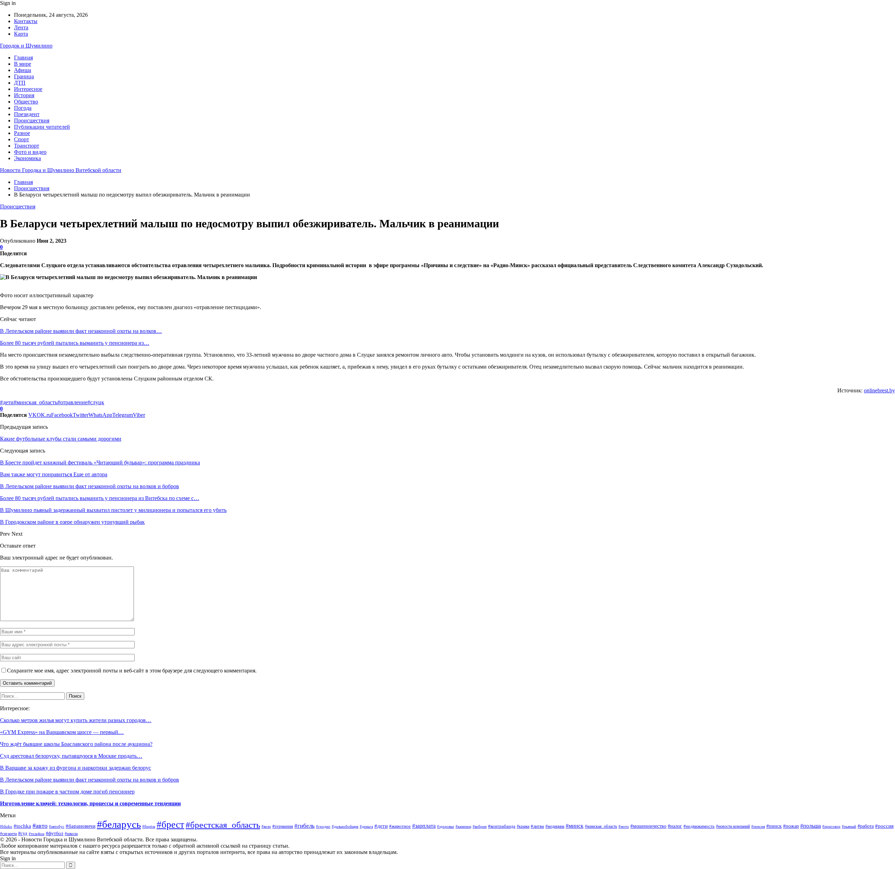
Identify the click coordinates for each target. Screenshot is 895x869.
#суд (22, 833)
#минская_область (35, 402)
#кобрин (480, 826)
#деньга (366, 826)
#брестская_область (223, 824)
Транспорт (26, 146)
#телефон (36, 834)
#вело (266, 826)
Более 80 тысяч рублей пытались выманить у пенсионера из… (74, 343)
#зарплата (424, 825)
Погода (22, 108)
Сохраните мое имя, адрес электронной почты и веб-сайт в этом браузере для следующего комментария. (132, 671)
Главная (23, 57)
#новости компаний (733, 826)
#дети (7, 402)
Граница (24, 76)
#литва (537, 826)
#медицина (554, 826)
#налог (675, 826)
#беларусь (119, 824)
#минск (574, 826)
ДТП (20, 83)
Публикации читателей (42, 127)
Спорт (21, 139)
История (24, 95)
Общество (26, 102)
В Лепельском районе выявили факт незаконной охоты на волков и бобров (89, 780)
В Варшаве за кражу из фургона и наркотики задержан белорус (75, 768)
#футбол (54, 833)
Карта (21, 34)
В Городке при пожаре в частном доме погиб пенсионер (67, 792)
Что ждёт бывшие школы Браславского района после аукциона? (76, 744)
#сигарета (8, 834)
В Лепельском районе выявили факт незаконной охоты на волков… (81, 331)
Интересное (28, 89)
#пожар (791, 826)
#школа (71, 834)
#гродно (323, 826)
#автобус (56, 826)
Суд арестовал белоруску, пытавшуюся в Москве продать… (71, 756)
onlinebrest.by (879, 390)
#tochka (22, 826)
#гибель (304, 825)
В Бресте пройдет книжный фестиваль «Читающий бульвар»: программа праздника (100, 462)
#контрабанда (501, 826)
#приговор (831, 826)
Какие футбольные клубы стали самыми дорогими (60, 439)
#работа (866, 826)
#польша (810, 825)
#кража (523, 826)
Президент (27, 114)
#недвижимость (699, 826)
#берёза (148, 826)
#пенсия (758, 826)
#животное (400, 826)
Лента (21, 27)
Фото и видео (30, 152)
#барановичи (80, 826)
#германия (282, 826)
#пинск (774, 826)
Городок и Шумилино (26, 46)
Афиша (22, 70)
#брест (170, 824)
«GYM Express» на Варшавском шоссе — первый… (62, 732)
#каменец (463, 826)
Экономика (27, 158)
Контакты (25, 21)
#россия (884, 826)
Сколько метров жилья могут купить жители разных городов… (75, 720)
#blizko (6, 826)
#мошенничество (648, 826)
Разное (22, 133)
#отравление (72, 402)
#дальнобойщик (345, 826)
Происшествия (31, 120)
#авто (40, 825)
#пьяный (849, 826)
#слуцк (95, 402)
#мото (623, 826)
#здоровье (445, 826)
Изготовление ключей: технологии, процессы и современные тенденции (90, 803)
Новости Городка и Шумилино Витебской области (60, 170)
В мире (22, 64)
